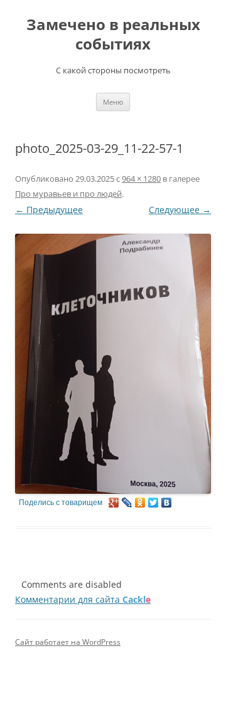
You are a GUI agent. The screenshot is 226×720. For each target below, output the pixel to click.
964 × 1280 (141, 178)
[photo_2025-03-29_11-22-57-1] (113, 363)
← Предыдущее (49, 210)
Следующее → (180, 210)
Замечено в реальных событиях (113, 34)
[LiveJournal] (127, 502)
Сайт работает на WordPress (68, 642)
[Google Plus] (114, 502)
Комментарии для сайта (83, 599)
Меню (113, 102)
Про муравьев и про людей (68, 193)
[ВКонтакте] (166, 502)
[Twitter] (153, 502)
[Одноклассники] (140, 502)
